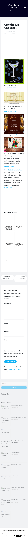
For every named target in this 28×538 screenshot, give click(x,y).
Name (6, 323)
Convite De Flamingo (15, 452)
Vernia (5, 33)
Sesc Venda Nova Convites (17, 429)
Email (6, 331)
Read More (24, 535)
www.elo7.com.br (9, 166)
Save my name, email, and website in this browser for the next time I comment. (13, 353)
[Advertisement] (14, 46)
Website (6, 340)
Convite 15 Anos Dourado (17, 405)
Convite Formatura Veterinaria (22, 279)
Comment (7, 303)
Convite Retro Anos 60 (16, 464)
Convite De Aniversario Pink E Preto (19, 417)
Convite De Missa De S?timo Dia (18, 511)
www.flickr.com (17, 135)
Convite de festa (14, 6)
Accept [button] (18, 535)
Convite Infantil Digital (16, 475)
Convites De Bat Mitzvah (6, 277)
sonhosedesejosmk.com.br (11, 111)
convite (13, 33)
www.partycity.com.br (10, 87)
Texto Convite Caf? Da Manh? (17, 487)
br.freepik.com (8, 187)
